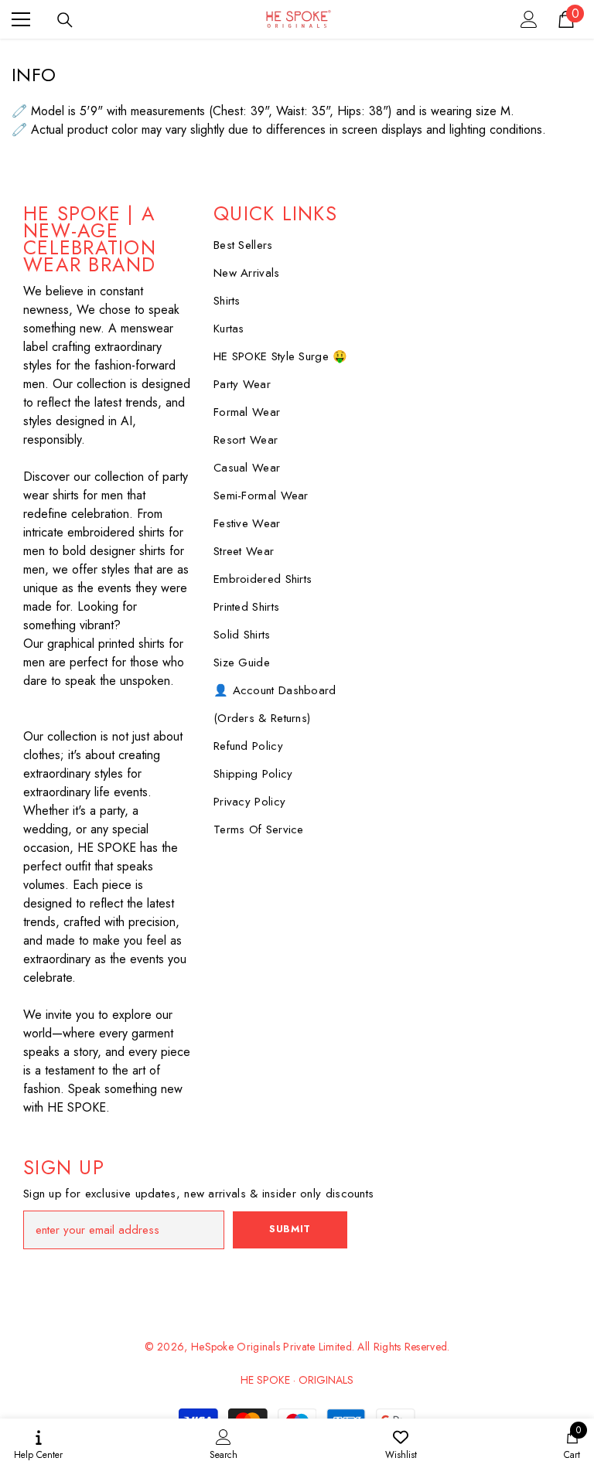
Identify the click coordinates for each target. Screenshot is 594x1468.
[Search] (65, 20)
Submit (290, 1228)
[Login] (529, 19)
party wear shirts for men (105, 486)
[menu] (21, 19)
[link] (223, 1443)
